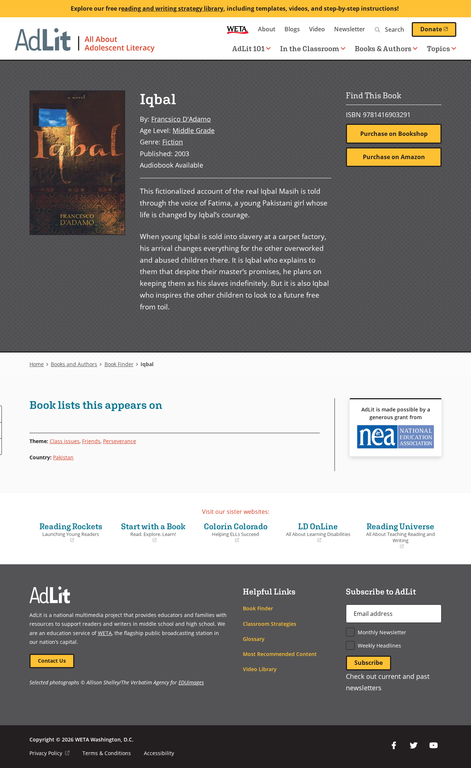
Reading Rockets (67, 533)
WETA (238, 29)
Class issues (64, 441)
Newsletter (349, 29)
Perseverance (119, 441)
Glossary (254, 638)
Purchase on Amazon (394, 157)
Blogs (292, 29)
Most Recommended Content (280, 653)
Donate (438, 29)
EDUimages (191, 682)
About (266, 29)
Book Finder (119, 364)
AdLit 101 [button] (248, 48)
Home (36, 364)
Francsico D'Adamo (181, 118)
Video (317, 29)
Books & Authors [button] (383, 48)
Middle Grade (194, 130)
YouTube (433, 745)
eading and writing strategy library (172, 8)
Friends (91, 441)
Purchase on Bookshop (394, 134)
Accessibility (159, 753)
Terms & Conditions (106, 753)
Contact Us (52, 660)
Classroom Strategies (269, 623)
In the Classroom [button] (309, 48)
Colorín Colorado (233, 533)
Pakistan (63, 457)
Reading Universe (399, 536)
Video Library (260, 669)
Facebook (394, 745)
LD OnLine (315, 533)
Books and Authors (74, 364)
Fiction (172, 141)
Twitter (414, 745)
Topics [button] (438, 48)
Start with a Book (150, 533)
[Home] (85, 44)
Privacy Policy (49, 753)
